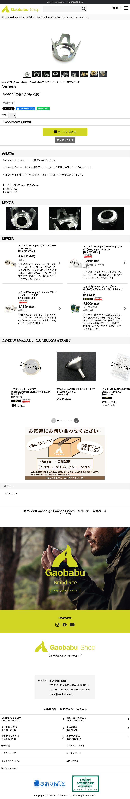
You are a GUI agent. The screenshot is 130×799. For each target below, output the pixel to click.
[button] (126, 8)
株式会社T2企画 (58, 680)
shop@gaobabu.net (61, 694)
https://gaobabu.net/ (65, 590)
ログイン (68, 709)
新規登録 (51, 709)
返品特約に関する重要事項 (18, 122)
